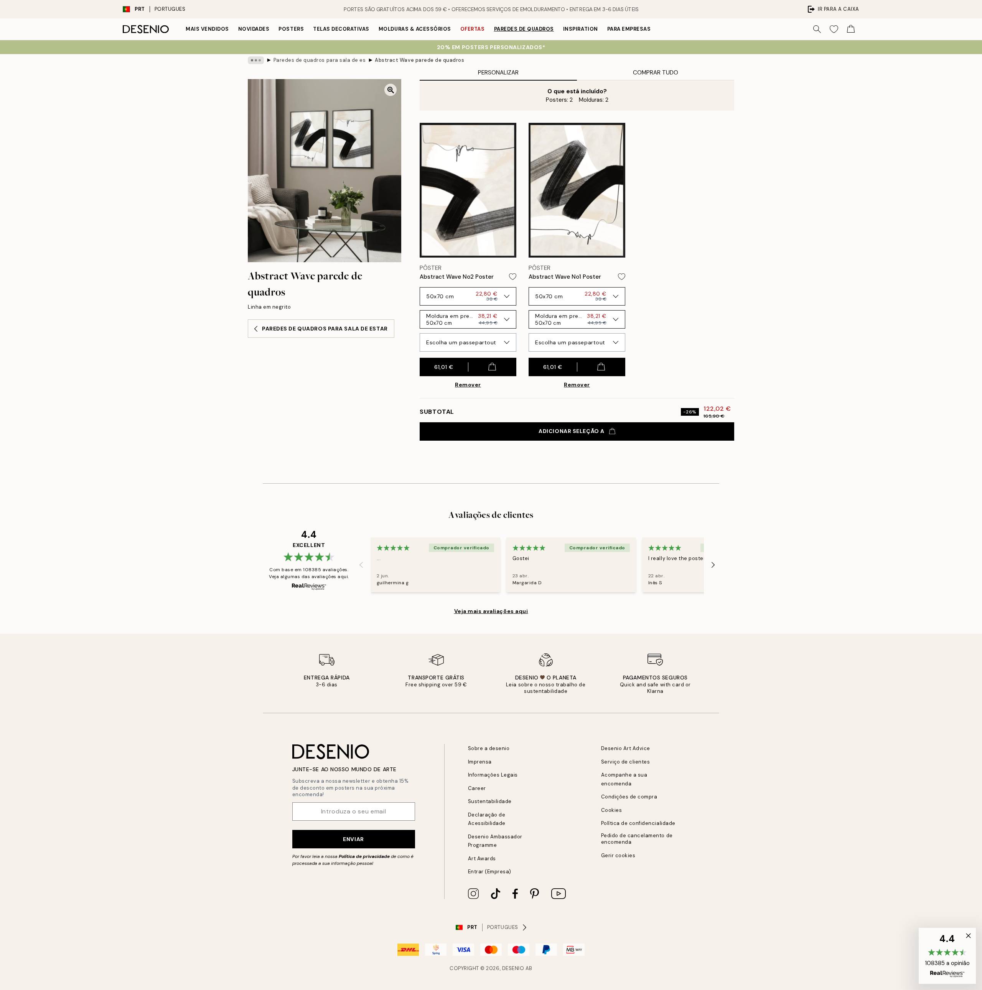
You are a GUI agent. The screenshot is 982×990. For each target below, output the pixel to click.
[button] (947, 956)
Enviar (353, 839)
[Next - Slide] (713, 565)
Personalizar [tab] (498, 72)
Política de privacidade (364, 856)
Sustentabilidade (490, 801)
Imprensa (480, 762)
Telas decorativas (341, 29)
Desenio (513, 968)
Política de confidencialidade (638, 823)
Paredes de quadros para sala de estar (320, 60)
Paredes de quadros (524, 29)
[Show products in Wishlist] (833, 29)
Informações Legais (493, 775)
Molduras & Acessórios (415, 29)
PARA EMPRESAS (629, 29)
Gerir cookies (618, 855)
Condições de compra (629, 796)
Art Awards (482, 858)
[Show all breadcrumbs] (256, 60)
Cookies (611, 810)
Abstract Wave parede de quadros (419, 60)
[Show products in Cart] (850, 29)
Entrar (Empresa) (489, 871)
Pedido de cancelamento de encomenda (637, 838)
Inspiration (580, 29)
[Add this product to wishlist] (512, 276)
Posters (291, 29)
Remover (468, 384)
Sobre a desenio (489, 748)
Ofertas (472, 29)
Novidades (254, 29)
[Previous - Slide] (361, 565)
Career (477, 788)
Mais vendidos (207, 29)
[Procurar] (817, 29)
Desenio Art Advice (625, 748)
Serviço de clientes (625, 762)
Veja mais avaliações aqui (491, 611)
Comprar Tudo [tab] (655, 72)
